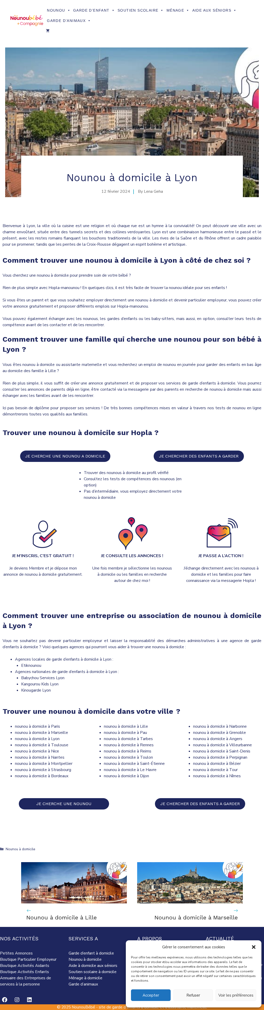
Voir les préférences (235, 995)
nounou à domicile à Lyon (37, 739)
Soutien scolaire (138, 10)
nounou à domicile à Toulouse (41, 745)
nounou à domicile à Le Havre (130, 770)
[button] (253, 947)
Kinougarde (31, 690)
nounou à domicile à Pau (125, 732)
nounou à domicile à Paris (37, 726)
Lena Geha (153, 191)
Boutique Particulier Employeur (28, 959)
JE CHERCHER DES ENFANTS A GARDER (198, 456)
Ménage (175, 10)
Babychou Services (38, 678)
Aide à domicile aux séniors (93, 965)
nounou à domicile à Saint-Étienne (134, 763)
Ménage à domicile (85, 978)
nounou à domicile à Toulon (128, 757)
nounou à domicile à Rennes (129, 745)
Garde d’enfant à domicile (91, 953)
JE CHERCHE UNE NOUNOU (64, 803)
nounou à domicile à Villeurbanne (222, 745)
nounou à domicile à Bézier (217, 763)
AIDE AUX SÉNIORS (211, 10)
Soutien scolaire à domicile (93, 972)
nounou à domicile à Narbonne (220, 726)
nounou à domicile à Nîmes (217, 776)
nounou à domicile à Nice (37, 751)
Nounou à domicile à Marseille (196, 917)
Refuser (193, 995)
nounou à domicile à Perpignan (220, 757)
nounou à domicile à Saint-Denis (221, 751)
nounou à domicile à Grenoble (219, 732)
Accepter (151, 995)
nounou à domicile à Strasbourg (43, 770)
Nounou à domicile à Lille (61, 917)
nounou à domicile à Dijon (126, 776)
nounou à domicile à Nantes (39, 757)
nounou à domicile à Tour (215, 770)
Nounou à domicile (20, 849)
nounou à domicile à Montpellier (43, 763)
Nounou (56, 10)
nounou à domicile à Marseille (41, 732)
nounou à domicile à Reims (127, 751)
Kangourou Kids (35, 684)
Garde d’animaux (66, 21)
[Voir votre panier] (48, 31)
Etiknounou (31, 665)
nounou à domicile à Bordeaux (41, 776)
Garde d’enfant (91, 10)
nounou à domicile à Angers (217, 739)
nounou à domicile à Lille (126, 726)
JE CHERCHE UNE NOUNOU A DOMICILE (65, 456)
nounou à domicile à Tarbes (128, 739)
